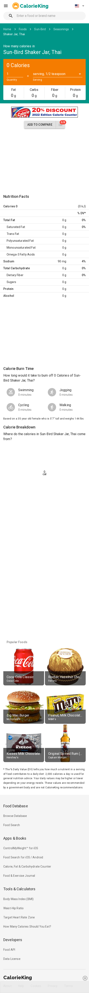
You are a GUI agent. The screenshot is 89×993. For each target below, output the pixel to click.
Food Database (15, 806)
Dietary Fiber (15, 275)
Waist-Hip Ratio (13, 908)
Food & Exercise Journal (19, 875)
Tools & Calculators (19, 889)
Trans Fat (13, 233)
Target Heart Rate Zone (19, 917)
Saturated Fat (16, 227)
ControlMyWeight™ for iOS (20, 848)
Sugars (11, 282)
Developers (12, 940)
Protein (8, 289)
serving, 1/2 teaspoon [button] (49, 74)
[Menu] (6, 6)
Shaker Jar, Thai (14, 34)
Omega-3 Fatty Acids (21, 254)
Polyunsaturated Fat (20, 240)
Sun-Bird (40, 29)
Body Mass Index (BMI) (18, 899)
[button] (79, 6)
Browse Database (15, 816)
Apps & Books (14, 838)
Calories (9, 206)
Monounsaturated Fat (21, 247)
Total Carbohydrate (16, 268)
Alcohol (8, 295)
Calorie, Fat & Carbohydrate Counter (27, 866)
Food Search (11, 825)
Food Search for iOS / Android (23, 857)
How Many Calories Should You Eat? (27, 926)
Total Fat (9, 220)
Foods (23, 29)
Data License (11, 958)
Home (7, 29)
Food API (9, 949)
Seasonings (61, 29)
